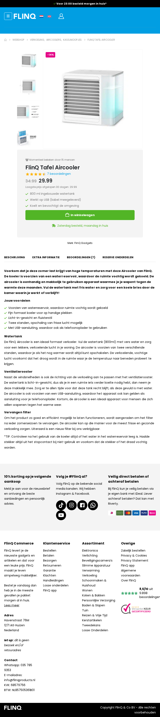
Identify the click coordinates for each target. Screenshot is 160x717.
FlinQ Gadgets (83, 243)
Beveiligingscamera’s (97, 560)
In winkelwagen (83, 215)
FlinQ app (50, 590)
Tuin (85, 610)
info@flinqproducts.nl (19, 680)
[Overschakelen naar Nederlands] (41, 16)
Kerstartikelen (92, 620)
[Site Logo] (25, 16)
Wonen (87, 590)
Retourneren (52, 565)
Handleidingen (53, 580)
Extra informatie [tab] (46, 257)
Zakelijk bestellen (133, 550)
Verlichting (90, 555)
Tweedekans (91, 625)
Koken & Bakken (93, 595)
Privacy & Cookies (134, 555)
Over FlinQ (128, 580)
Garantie (49, 570)
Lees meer (11, 605)
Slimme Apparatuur (96, 565)
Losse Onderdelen (95, 630)
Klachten (49, 575)
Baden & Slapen (93, 605)
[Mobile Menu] (8, 16)
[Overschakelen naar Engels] (49, 16)
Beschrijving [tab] (14, 257)
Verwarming (91, 570)
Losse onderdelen (56, 585)
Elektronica (90, 550)
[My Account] (61, 16)
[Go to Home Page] (5, 40)
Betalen (48, 555)
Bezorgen (50, 560)
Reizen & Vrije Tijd (94, 615)
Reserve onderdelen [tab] (117, 257)
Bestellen (49, 550)
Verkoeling (89, 575)
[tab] (81, 257)
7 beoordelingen (59, 174)
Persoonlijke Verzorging (98, 600)
